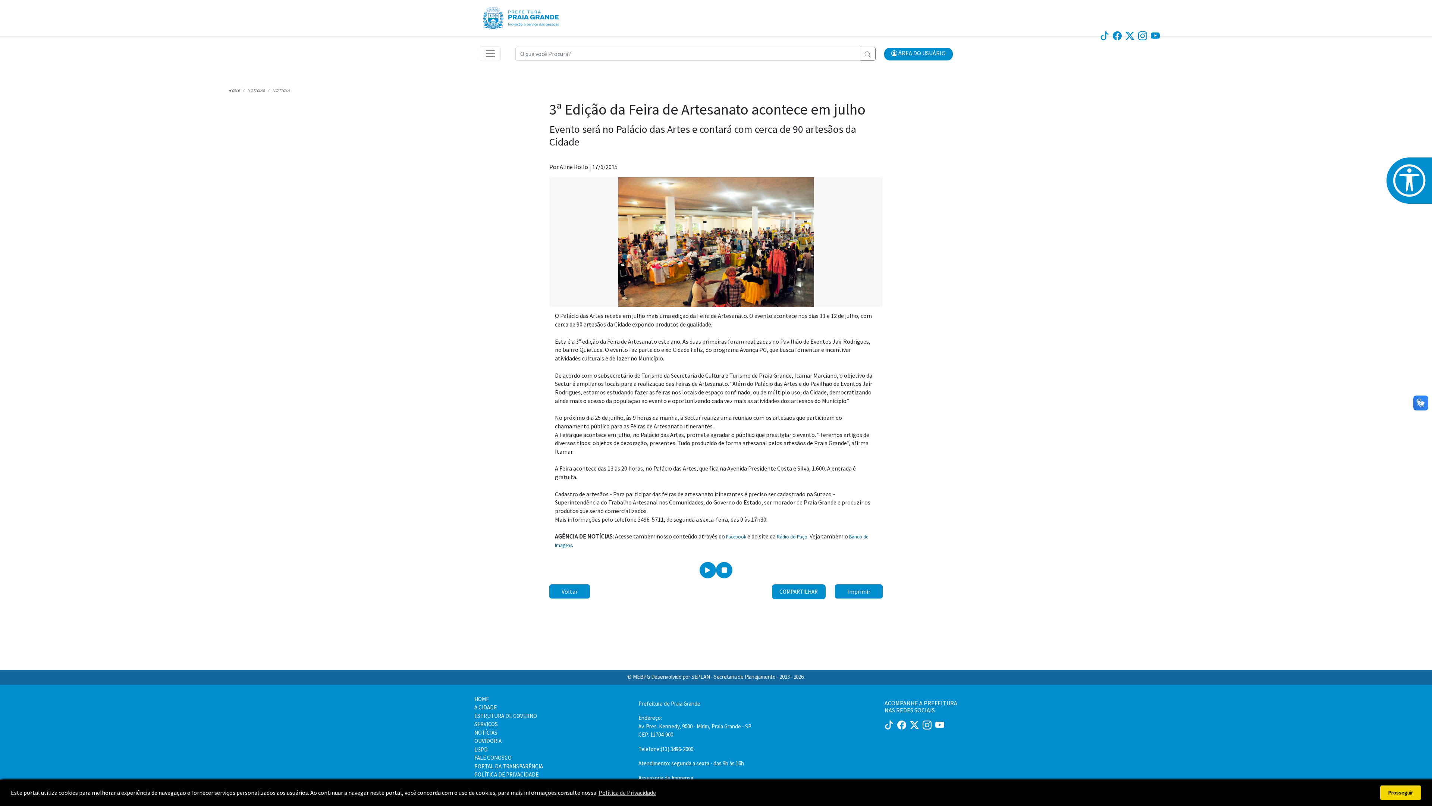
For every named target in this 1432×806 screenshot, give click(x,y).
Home (234, 90)
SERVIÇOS (801, 10)
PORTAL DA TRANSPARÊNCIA (508, 766)
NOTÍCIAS (708, 10)
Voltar (570, 591)
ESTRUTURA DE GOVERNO (505, 715)
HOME (481, 699)
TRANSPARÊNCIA (880, 10)
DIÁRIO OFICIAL (670, 10)
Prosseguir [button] (1400, 792)
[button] (918, 54)
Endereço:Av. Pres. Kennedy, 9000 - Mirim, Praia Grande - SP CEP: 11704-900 (694, 726)
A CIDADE (485, 707)
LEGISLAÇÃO (836, 10)
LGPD (481, 749)
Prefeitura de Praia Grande (669, 703)
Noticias (256, 90)
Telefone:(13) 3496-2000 (665, 749)
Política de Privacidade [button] (627, 792)
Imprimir (858, 591)
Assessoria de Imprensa (665, 777)
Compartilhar (798, 591)
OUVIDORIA (923, 10)
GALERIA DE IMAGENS (755, 10)
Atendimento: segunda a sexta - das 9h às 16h (691, 763)
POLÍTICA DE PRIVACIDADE (506, 774)
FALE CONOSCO (493, 757)
